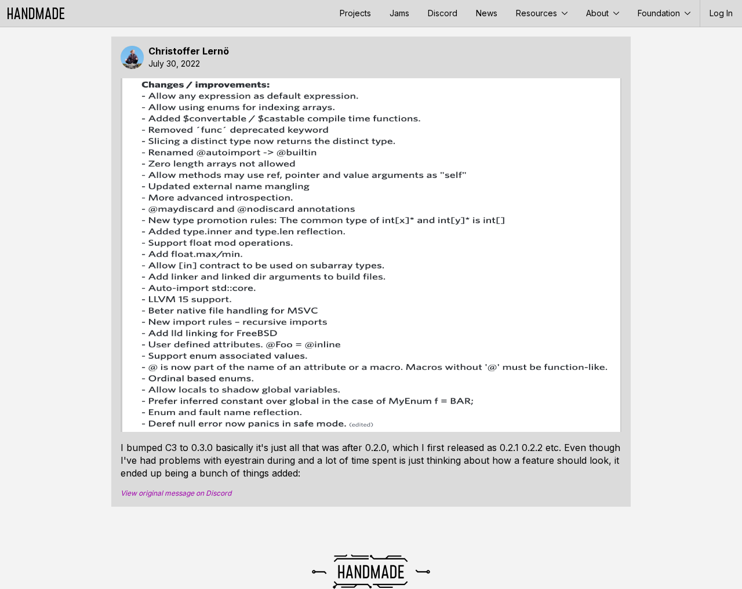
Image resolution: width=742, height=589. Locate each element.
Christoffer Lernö (188, 51)
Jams (399, 13)
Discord (442, 13)
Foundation (660, 13)
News (486, 13)
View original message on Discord (176, 493)
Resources (537, 13)
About (598, 13)
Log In (721, 13)
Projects (355, 13)
